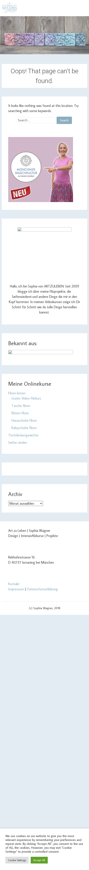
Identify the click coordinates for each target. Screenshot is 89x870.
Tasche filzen (20, 405)
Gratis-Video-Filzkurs (26, 398)
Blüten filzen (20, 413)
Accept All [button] (39, 860)
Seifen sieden (17, 442)
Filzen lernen (16, 393)
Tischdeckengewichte (23, 435)
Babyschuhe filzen (24, 428)
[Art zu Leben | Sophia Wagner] (9, 7)
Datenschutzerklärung (42, 589)
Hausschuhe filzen (24, 420)
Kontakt (13, 584)
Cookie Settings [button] (17, 860)
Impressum (16, 589)
